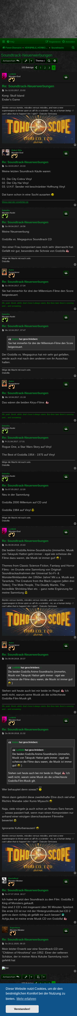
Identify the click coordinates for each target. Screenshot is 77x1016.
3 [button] (49, 67)
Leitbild (12, 74)
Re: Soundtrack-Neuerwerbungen (28, 86)
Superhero (15, 928)
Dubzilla (6, 210)
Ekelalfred (13, 878)
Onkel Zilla (16, 150)
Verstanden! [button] (22, 1008)
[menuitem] (10, 41)
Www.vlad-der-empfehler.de (15, 202)
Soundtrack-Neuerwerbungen (26, 55)
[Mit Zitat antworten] (66, 77)
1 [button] (40, 67)
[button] (36, 67)
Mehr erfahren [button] (26, 998)
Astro (11, 270)
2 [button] (45, 67)
